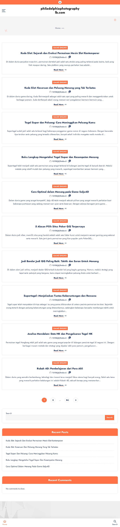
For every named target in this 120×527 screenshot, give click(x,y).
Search (9, 413)
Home (58, 28)
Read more (58, 70)
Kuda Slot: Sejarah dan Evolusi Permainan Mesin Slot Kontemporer (60, 53)
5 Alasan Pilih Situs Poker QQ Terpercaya (60, 226)
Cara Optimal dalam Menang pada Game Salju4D (60, 192)
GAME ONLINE (60, 47)
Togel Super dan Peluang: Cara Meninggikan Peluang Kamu (60, 122)
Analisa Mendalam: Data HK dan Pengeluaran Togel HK (60, 334)
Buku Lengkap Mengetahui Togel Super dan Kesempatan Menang (60, 157)
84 (67, 400)
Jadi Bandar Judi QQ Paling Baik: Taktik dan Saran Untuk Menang (59, 261)
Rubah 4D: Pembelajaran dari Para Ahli (60, 368)
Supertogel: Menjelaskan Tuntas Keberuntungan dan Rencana (60, 295)
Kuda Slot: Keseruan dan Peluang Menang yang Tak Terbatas (60, 88)
